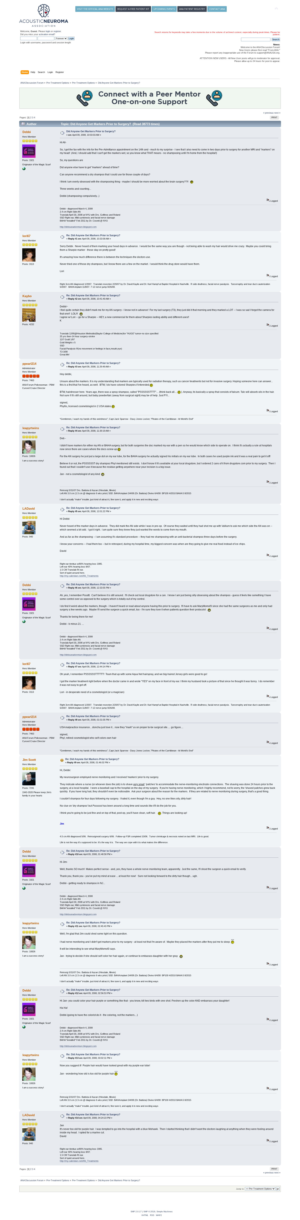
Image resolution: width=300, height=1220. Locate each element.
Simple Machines (164, 1211)
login (48, 31)
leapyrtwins (30, 428)
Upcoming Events (164, 8)
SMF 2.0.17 (136, 1211)
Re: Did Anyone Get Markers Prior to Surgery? (93, 235)
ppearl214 (29, 363)
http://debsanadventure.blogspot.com (78, 227)
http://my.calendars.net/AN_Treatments (79, 576)
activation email (46, 34)
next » (277, 113)
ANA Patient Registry (192, 8)
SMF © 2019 (149, 1211)
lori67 (26, 236)
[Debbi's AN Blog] (24, 169)
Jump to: (240, 1189)
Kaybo (27, 296)
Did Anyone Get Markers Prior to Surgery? (91, 131)
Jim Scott (29, 759)
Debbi (26, 132)
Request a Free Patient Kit (133, 8)
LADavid (28, 508)
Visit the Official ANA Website (95, 8)
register (57, 31)
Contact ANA (217, 8)
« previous (268, 113)
